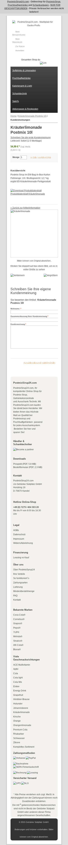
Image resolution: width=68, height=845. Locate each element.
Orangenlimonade (22, 725)
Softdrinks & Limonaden (24, 70)
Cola (15, 673)
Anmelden (19, 50)
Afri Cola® (18, 645)
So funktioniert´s (21, 578)
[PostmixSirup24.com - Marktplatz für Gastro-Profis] (33, 23)
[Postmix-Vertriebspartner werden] (23, 449)
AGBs (16, 530)
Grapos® (17, 623)
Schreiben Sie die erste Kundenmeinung (31, 137)
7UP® (16, 632)
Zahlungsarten (20, 582)
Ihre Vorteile (19, 574)
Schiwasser (19, 738)
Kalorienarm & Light (22, 86)
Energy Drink (19, 690)
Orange (17, 721)
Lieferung (18, 587)
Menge (16, 157)
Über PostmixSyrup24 (24, 569)
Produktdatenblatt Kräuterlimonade (28, 194)
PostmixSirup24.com (18, 1)
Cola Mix (17, 682)
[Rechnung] (19, 772)
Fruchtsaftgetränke (18, 5)
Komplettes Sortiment (23, 747)
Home (14, 116)
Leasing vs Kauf (21, 557)
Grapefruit (18, 695)
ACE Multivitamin (21, 665)
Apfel (15, 669)
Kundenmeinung (18, 324)
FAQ (15, 595)
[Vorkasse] (19, 758)
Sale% (15, 101)
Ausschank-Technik (27, 401)
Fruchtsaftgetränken (23, 422)
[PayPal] (31, 758)
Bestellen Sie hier (22, 429)
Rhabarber (18, 734)
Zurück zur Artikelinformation (25, 208)
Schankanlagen (41, 5)
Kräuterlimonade (21, 712)
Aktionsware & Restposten (25, 109)
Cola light (18, 677)
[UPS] (17, 783)
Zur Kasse (20, 46)
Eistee (16, 686)
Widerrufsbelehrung (23, 543)
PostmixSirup (53, 1)
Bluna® (17, 649)
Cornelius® (18, 619)
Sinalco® (17, 641)
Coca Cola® (19, 615)
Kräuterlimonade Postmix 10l (32, 116)
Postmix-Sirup (20, 394)
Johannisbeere (20, 708)
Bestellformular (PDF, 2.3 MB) (27, 467)
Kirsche (17, 716)
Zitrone (16, 742)
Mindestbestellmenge (23, 591)
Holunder (17, 703)
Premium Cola (20, 729)
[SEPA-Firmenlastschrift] (26, 767)
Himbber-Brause (21, 699)
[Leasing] (32, 772)
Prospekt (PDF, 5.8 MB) (24, 464)
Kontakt (17, 600)
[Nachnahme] (20, 763)
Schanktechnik (19, 93)
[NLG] (25, 783)
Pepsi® (16, 628)
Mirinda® (17, 636)
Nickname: (15, 309)
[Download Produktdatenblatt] (26, 190)
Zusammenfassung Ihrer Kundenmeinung (29, 316)
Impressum (18, 539)
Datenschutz (19, 534)
